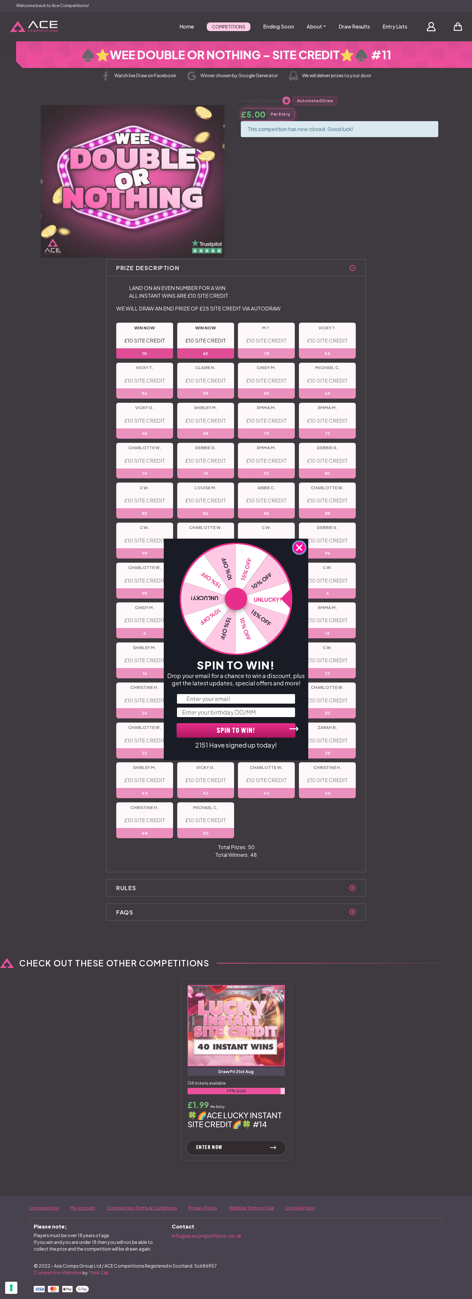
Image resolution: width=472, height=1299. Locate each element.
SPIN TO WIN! (236, 731)
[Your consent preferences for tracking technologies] (11, 1288)
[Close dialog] (299, 547)
